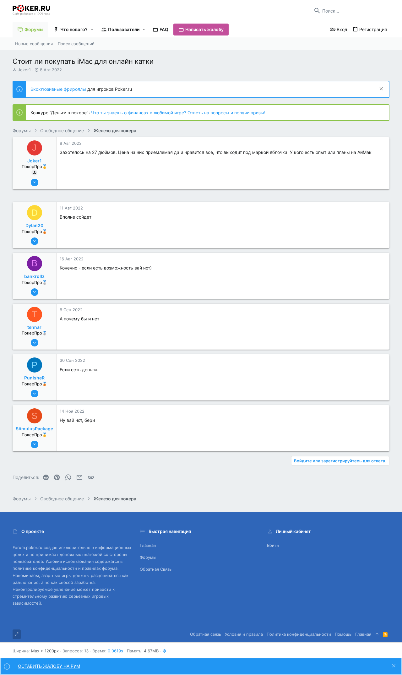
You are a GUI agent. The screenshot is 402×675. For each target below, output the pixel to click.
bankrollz (34, 276)
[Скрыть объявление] (380, 89)
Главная (148, 545)
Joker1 (24, 69)
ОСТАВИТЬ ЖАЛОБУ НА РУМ (49, 666)
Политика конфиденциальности (299, 634)
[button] (92, 29)
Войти (273, 545)
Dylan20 (34, 225)
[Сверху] (377, 634)
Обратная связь (155, 569)
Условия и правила (244, 634)
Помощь (343, 634)
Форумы (148, 557)
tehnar (34, 327)
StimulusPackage (34, 428)
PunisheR (34, 377)
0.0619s (115, 650)
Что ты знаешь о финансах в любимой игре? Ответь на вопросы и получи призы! (178, 112)
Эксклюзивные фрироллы (58, 89)
